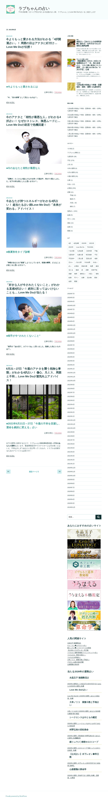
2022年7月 (71, 392)
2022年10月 (71, 380)
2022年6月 (71, 396)
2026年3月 (71, 297)
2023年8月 (71, 341)
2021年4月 (71, 452)
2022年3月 (71, 408)
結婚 (68, 215)
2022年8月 (71, 388)
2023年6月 (71, 349)
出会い (69, 184)
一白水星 (71, 251)
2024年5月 (71, 317)
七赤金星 (80, 251)
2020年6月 (71, 491)
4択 (70, 243)
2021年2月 (71, 460)
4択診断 (76, 243)
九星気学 (70, 156)
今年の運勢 (71, 168)
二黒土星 (80, 258)
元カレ (71, 262)
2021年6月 (71, 444)
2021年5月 (71, 448)
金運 (68, 227)
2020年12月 (71, 468)
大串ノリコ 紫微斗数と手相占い (78, 659)
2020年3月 (71, 503)
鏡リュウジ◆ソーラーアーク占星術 (79, 648)
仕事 (68, 180)
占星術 (69, 188)
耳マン (69, 219)
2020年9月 (71, 479)
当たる (71, 270)
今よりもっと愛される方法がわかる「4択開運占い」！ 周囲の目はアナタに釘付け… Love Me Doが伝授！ (33, 43)
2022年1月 (71, 416)
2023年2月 (71, 365)
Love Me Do (80, 247)
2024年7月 (71, 309)
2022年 (71, 247)
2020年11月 (71, 471)
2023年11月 (71, 329)
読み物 (89, 277)
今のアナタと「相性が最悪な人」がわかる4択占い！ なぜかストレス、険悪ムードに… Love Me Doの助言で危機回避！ (33, 120)
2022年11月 (71, 377)
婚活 (97, 266)
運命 (68, 223)
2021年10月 (71, 428)
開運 (68, 231)
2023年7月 (71, 345)
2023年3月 (71, 361)
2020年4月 (71, 499)
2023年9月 (71, 337)
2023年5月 (71, 353)
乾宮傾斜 (89, 255)
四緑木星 (84, 266)
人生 (68, 164)
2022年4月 (71, 404)
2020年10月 (71, 475)
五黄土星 (89, 258)
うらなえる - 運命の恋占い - (76, 655)
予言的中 (71, 258)
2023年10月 (71, 333)
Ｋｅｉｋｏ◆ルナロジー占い (77, 645)
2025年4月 (71, 301)
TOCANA (90, 247)
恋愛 (68, 192)
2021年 (91, 243)
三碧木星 (89, 251)
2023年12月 (71, 325)
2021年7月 (71, 440)
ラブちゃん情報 (72, 152)
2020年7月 (71, 487)
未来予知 (94, 270)
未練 (70, 274)
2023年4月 (71, 357)
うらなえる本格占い (74, 657)
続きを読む (10, 102)
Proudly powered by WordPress (16, 796)
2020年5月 (71, 495)
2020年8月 (71, 483)
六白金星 (87, 262)
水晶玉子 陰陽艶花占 (74, 643)
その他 (69, 148)
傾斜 (95, 258)
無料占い (70, 211)
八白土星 (79, 262)
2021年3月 (71, 456)
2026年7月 (71, 293)
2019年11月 (71, 507)
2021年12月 (71, 420)
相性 (71, 206)
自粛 (82, 277)
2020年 (84, 243)
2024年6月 (71, 313)
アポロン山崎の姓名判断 (75, 662)
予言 (68, 160)
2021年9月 (71, 432)
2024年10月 (71, 305)
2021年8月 (71, 436)
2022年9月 (71, 384)
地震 (91, 266)
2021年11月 (71, 424)
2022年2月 (71, 412)
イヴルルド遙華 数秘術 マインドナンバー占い (82, 652)
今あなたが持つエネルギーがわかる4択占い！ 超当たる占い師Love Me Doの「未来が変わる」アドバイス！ (33, 204)
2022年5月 (71, 400)
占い (70, 266)
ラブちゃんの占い (34, 8)
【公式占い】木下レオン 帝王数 (77, 650)
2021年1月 (71, 464)
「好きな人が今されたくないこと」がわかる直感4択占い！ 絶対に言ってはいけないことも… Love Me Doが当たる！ (33, 288)
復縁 (71, 199)
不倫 (71, 195)
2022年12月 (71, 373)
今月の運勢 (71, 172)
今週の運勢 (71, 176)
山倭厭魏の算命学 (73, 664)
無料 (75, 274)
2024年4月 (71, 321)
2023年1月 (71, 369)
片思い (72, 203)
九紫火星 (80, 255)
